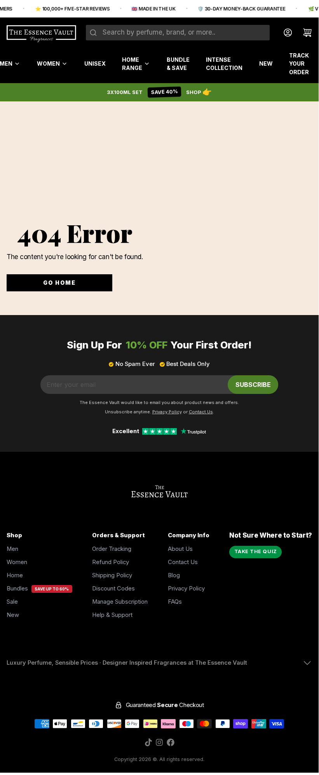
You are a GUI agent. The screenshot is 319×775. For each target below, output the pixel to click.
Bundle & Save (178, 63)
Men (12, 548)
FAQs (175, 601)
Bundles (17, 588)
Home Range (132, 63)
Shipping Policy (112, 575)
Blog (174, 575)
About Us (180, 548)
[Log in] (284, 33)
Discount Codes (113, 588)
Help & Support (112, 614)
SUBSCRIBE (253, 384)
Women (48, 63)
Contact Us (183, 562)
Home (15, 575)
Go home (59, 282)
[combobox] (178, 32)
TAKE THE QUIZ (255, 551)
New (266, 63)
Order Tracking (111, 548)
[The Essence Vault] (41, 34)
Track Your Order (299, 63)
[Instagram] (159, 742)
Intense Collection (224, 63)
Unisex (95, 63)
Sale (12, 601)
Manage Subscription (120, 601)
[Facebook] (170, 742)
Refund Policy (110, 562)
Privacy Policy (186, 588)
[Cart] (304, 32)
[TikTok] (148, 742)
